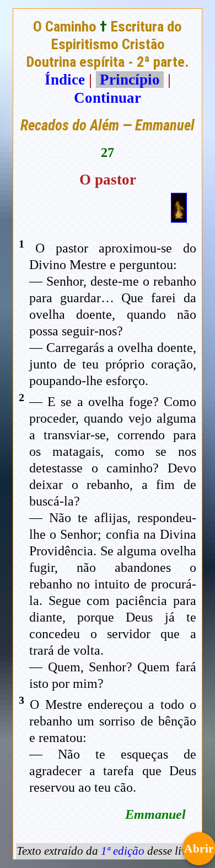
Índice (65, 79)
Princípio (130, 79)
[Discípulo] (179, 217)
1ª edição (122, 851)
